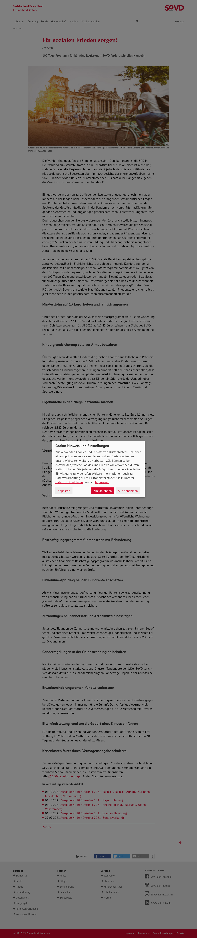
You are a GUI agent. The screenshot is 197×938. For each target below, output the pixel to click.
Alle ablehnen (102, 491)
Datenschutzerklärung (69, 482)
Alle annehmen (128, 491)
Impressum (102, 482)
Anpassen (64, 491)
